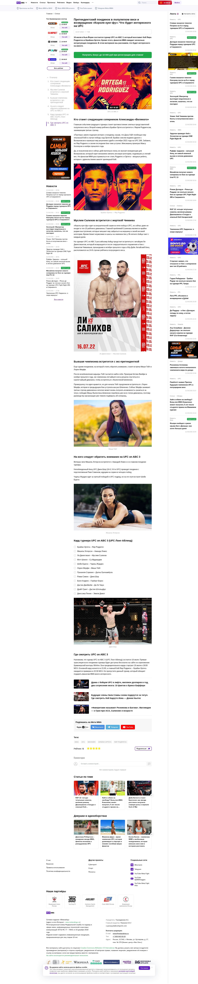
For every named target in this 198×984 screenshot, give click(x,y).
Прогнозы (51, 2)
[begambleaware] (111, 962)
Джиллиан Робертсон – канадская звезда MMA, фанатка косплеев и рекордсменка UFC (85, 840)
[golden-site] (66, 962)
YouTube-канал (86, 8)
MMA (76, 742)
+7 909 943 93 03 (119, 936)
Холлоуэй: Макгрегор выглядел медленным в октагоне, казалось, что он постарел (181, 100)
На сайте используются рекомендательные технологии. (67, 955)
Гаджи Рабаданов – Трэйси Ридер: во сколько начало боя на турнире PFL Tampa (183, 281)
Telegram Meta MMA (105, 8)
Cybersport (92, 864)
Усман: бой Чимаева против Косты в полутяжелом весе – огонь (182, 118)
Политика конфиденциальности (58, 871)
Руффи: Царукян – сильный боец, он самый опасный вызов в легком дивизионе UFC (182, 155)
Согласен (144, 968)
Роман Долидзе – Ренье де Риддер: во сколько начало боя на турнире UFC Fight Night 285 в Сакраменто (183, 193)
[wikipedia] (81, 962)
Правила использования (55, 867)
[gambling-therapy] (127, 962)
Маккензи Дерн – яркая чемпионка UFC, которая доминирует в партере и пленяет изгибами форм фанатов (112, 841)
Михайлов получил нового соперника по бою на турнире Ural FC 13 (182, 174)
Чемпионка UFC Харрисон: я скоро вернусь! (182, 230)
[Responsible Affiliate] (143, 962)
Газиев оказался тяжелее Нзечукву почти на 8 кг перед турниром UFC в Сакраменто (182, 80)
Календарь (85, 2)
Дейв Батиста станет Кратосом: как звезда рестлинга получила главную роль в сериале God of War (139, 802)
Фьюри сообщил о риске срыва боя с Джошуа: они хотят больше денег (181, 425)
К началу (53, 74)
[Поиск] (139, 2)
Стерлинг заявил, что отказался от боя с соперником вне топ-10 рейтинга (183, 263)
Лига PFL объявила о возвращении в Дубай (179, 297)
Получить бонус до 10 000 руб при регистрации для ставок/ (112, 55)
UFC (83, 742)
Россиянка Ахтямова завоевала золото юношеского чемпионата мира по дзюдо (183, 367)
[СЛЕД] (151, 795)
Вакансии (49, 864)
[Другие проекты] (21, 3)
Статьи (42, 2)
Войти (177, 3)
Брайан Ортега (104, 742)
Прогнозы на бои (26, 8)
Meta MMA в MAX (45, 8)
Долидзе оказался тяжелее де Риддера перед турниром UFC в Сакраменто (182, 44)
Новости (34, 2)
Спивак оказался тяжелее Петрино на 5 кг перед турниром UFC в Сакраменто (182, 25)
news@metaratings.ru (121, 933)
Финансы (91, 872)
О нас (48, 860)
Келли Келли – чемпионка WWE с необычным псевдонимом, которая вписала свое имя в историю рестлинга (139, 841)
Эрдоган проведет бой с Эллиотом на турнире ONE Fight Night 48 (181, 136)
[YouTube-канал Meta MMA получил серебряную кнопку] (56, 962)
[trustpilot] (96, 962)
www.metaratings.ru (72, 922)
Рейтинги (61, 2)
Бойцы (76, 2)
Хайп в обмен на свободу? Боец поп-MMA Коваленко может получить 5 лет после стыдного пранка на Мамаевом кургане (112, 802)
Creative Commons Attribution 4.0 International (97, 948)
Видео (69, 2)
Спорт (90, 868)
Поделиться (141, 749)
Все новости (58, 288)
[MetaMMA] (52, 913)
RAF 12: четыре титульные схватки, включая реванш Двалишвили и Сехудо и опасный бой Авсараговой (86, 802)
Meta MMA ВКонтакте (66, 8)
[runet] (48, 962)
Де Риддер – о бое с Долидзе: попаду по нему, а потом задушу (182, 313)
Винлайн (91, 742)
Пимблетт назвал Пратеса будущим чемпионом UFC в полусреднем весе (181, 384)
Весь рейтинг (58, 68)
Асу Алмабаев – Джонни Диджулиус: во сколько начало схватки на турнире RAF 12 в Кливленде (181, 332)
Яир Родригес (120, 742)
